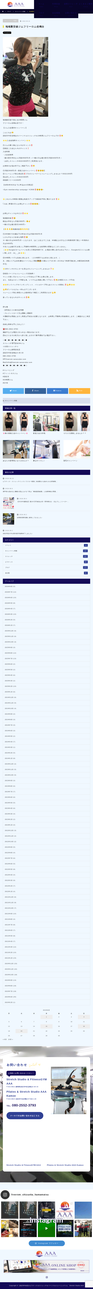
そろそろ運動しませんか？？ (75, 433)
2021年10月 (9, 908)
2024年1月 (9, 758)
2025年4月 (9, 675)
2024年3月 (9, 747)
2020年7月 (9, 991)
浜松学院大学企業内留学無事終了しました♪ (18, 533)
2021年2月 (9, 952)
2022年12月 (9, 830)
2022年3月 (9, 880)
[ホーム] (3, 10)
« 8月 (5, 1039)
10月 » (10, 1039)
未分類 (46, 573)
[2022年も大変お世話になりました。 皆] (64, 1228)
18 (84, 1026)
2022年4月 (9, 875)
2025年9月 (9, 647)
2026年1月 (9, 625)
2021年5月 (9, 936)
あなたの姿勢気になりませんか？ (16, 461)
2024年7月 (9, 725)
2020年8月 (9, 986)
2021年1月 (9, 958)
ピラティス (46, 562)
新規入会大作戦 (39, 433)
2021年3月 (9, 947)
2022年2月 (9, 886)
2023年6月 (9, 797)
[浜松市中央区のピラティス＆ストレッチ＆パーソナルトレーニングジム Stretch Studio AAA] (46, 1253)
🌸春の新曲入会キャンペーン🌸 (15, 433)
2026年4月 (9, 608)
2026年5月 (9, 603)
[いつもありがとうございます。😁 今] (9, 1228)
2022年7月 (9, 858)
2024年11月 (9, 703)
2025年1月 (9, 692)
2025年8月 (9, 653)
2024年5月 (9, 736)
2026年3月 (9, 614)
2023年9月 (9, 780)
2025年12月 (9, 631)
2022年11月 (9, 836)
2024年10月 (9, 708)
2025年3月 (9, 681)
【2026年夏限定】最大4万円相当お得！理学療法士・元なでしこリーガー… (43, 501)
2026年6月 (9, 597)
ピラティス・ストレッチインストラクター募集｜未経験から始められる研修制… (30, 481)
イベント (46, 545)
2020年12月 (9, 963)
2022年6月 (9, 864)
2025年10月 (9, 642)
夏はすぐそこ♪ (39, 461)
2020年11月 (9, 969)
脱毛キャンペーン (70, 461)
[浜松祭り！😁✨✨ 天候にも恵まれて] (83, 1210)
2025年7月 (9, 658)
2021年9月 (9, 913)
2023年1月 (9, 825)
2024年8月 (9, 719)
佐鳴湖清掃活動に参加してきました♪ (29, 517)
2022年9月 (9, 847)
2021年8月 (9, 919)
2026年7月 (9, 592)
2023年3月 (9, 814)
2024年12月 (9, 697)
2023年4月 (9, 808)
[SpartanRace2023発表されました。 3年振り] (28, 1228)
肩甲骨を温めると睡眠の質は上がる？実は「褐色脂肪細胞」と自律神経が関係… (30, 491)
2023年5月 (9, 803)
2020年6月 (9, 997)
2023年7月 (9, 791)
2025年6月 (9, 664)
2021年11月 (9, 902)
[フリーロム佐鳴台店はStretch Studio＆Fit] (9, 1210)
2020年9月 (9, 980)
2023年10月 (9, 775)
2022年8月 (9, 852)
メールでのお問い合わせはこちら (25, 1115)
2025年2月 (9, 686)
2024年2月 (9, 753)
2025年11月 (9, 636)
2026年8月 (9, 586)
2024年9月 (9, 714)
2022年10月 (9, 841)
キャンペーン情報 (11, 21)
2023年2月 (9, 819)
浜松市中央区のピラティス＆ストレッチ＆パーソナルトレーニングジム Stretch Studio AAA (51, 1285)
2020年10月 (9, 974)
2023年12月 (9, 764)
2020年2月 (9, 1002)
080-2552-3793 (21, 1105)
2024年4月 (9, 742)
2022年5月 (9, 869)
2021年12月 (9, 897)
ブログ (9, 11)
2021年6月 (9, 930)
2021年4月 (9, 941)
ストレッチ (46, 556)
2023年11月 (9, 769)
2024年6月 (9, 730)
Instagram (46, 1276)
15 (46, 1026)
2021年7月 (9, 925)
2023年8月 (9, 786)
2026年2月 (9, 620)
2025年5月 (9, 669)
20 (21, 1031)
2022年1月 (9, 891)
